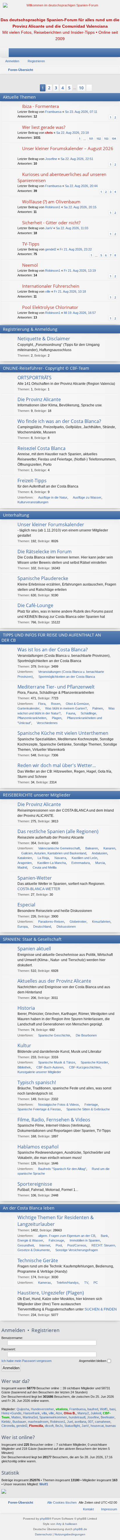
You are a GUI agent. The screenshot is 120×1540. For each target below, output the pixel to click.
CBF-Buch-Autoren (49, 1067)
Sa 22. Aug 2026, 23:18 (72, 132)
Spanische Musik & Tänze (56, 1062)
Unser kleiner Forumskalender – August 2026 (67, 148)
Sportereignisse (34, 1184)
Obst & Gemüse (77, 703)
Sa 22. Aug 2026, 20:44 (81, 186)
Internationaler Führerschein (50, 286)
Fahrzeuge (56, 1240)
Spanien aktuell (34, 948)
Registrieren (36, 61)
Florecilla (36, 1425)
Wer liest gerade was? (43, 127)
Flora (41, 703)
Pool (59, 1245)
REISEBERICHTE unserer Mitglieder (36, 795)
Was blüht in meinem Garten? (66, 708)
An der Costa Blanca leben (28, 1208)
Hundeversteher (42, 1409)
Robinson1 (52, 207)
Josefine (51, 159)
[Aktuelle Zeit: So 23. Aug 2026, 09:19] (114, 70)
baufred (92, 1409)
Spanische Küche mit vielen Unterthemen (62, 733)
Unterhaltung (16, 515)
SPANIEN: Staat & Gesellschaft (32, 939)
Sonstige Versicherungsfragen (76, 1250)
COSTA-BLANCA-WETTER (38, 889)
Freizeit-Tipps (32, 480)
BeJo (59, 1425)
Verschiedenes (47, 723)
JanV (48, 228)
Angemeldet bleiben (93, 1361)
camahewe (102, 1421)
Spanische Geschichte (54, 1035)
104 (114, 139)
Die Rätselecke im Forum (44, 551)
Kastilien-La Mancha (51, 863)
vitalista (62, 1409)
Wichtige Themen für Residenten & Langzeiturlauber (55, 1220)
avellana (80, 1421)
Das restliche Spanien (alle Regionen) (57, 831)
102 (98, 139)
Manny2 (83, 1413)
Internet (44, 1245)
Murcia (100, 863)
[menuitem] (59, 1502)
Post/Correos (76, 1245)
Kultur (24, 1045)
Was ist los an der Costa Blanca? (52, 649)
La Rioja (43, 858)
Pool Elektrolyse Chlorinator (50, 307)
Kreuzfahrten (101, 921)
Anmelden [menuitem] (108, 54)
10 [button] (81, 87)
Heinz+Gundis (11, 1413)
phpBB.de (80, 1529)
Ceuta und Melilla (45, 867)
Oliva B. (70, 1413)
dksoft (49, 1425)
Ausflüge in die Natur (52, 497)
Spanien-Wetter (34, 878)
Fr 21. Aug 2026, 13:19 (80, 270)
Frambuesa (53, 111)
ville (47, 291)
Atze (59, 1413)
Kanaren (109, 848)
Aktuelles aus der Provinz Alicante (54, 981)
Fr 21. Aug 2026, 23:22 (76, 249)
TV (86, 1282)
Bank (104, 1235)
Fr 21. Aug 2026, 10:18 (70, 291)
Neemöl (30, 265)
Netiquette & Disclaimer (43, 338)
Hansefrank (31, 1413)
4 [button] (62, 87)
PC (95, 1282)
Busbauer (19, 1421)
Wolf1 (104, 1409)
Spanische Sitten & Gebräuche (88, 1109)
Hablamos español (38, 1147)
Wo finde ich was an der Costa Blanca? (59, 421)
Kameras (44, 1282)
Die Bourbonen (86, 1035)
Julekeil (96, 1413)
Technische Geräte (37, 1260)
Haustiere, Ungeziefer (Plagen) (50, 1293)
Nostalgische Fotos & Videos (58, 1104)
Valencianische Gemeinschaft (59, 848)
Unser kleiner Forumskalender (50, 524)
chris (49, 132)
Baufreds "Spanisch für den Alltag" (62, 1169)
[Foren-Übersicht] (60, 5)
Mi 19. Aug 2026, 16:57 (80, 312)
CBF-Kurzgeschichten (84, 1067)
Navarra (60, 858)
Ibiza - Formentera (40, 106)
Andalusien (99, 853)
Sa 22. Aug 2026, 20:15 (80, 207)
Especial (26, 904)
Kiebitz (6, 1421)
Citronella (8, 1425)
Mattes (16, 1417)
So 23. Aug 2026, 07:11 (81, 111)
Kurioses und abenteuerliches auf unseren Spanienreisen (61, 177)
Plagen (56, 718)
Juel (70, 1421)
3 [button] (56, 87)
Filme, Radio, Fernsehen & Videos (53, 1119)
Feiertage (91, 1104)
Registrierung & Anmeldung (30, 329)
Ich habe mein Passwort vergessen (26, 1361)
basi (112, 1409)
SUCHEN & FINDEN (100, 1309)
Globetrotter (78, 921)
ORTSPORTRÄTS (34, 377)
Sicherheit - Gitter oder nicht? (51, 222)
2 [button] (49, 87)
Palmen (97, 708)
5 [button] (69, 87)
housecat (97, 1425)
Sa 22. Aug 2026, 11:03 (72, 228)
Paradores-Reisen (51, 921)
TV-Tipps (30, 244)
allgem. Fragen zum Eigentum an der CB (66, 1235)
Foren (5, 54)
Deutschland (42, 926)
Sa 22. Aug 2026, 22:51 (77, 159)
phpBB (44, 1518)
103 (106, 139)
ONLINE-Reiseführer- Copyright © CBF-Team (46, 368)
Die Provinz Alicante (39, 399)
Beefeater (107, 1417)
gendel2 (50, 249)
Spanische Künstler (94, 1062)
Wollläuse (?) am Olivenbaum (51, 201)
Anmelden (12, 61)
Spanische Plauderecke (42, 578)
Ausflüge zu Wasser (87, 497)
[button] (33, 87)
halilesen (71, 1523)
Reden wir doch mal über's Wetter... (56, 765)
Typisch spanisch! (36, 1082)
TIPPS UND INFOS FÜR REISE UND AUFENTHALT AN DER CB (51, 637)
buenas (110, 1425)
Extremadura (80, 863)
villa (44, 1413)
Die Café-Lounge (35, 605)
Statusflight (72, 1425)
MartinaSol (30, 1417)
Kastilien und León (84, 858)
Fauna (70, 713)
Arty (58, 1523)
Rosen (55, 703)
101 (91, 139)
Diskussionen (66, 926)
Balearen (91, 848)
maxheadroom (38, 1421)
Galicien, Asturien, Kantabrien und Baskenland (53, 853)
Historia (26, 1008)
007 (90, 1421)
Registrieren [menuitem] (117, 54)
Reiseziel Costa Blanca (41, 448)
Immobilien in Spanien (85, 1240)
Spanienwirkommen (53, 1417)
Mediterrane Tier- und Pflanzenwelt (56, 687)
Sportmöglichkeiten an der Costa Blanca (66, 676)
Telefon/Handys (68, 1282)
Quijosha (23, 1409)
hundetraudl (77, 1417)
